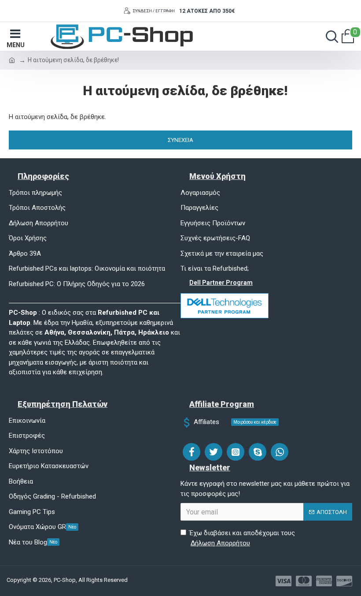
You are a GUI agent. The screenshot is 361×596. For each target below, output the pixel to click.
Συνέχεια (180, 140)
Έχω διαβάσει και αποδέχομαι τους (242, 538)
